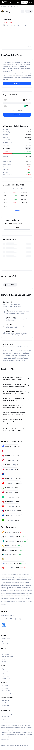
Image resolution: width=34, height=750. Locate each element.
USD (28, 11)
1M (11, 25)
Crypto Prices (8, 6)
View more (17, 210)
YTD (22, 25)
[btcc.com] (5, 2)
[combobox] (28, 148)
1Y (18, 25)
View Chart (28, 46)
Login (18, 2)
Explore (17, 227)
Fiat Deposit (17, 114)
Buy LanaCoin (17, 83)
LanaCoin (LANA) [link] (16, 6)
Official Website (11, 284)
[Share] (22, 11)
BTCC (2, 6)
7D (7, 25)
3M (14, 25)
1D (4, 25)
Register (24, 2)
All (25, 25)
